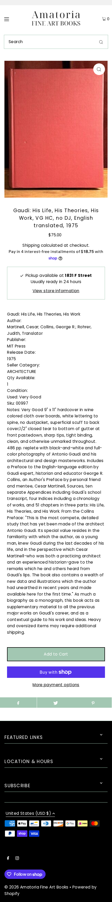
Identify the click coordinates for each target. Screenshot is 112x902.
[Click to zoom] (99, 69)
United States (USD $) (28, 813)
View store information (56, 290)
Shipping (31, 245)
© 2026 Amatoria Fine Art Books (36, 887)
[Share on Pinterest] (92, 702)
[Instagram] (17, 859)
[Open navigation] (14, 19)
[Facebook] (8, 859)
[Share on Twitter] (55, 702)
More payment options (56, 684)
